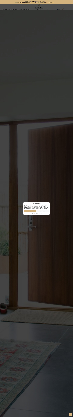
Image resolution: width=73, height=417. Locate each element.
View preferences (42, 211)
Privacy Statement (37, 213)
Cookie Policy (33, 213)
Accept (30, 211)
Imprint (41, 213)
